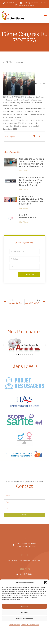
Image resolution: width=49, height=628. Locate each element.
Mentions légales (14, 624)
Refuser (24, 612)
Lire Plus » (23, 171)
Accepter (24, 606)
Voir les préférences (24, 619)
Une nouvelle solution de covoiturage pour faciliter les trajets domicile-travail (31, 181)
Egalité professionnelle (28, 216)
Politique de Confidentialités (30, 624)
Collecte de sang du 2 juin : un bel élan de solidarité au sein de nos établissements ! (32, 163)
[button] (45, 582)
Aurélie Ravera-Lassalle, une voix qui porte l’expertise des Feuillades (31, 200)
